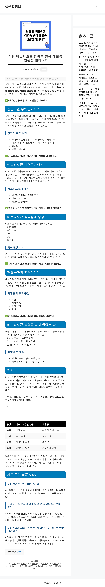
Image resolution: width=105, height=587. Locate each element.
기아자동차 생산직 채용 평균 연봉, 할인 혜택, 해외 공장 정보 (37, 563)
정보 (36, 561)
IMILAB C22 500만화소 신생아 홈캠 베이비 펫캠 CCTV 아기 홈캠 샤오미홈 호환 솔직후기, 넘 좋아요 (89, 63)
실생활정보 (13, 6)
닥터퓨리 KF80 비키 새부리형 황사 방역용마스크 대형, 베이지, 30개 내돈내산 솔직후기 (89, 109)
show (19, 552)
